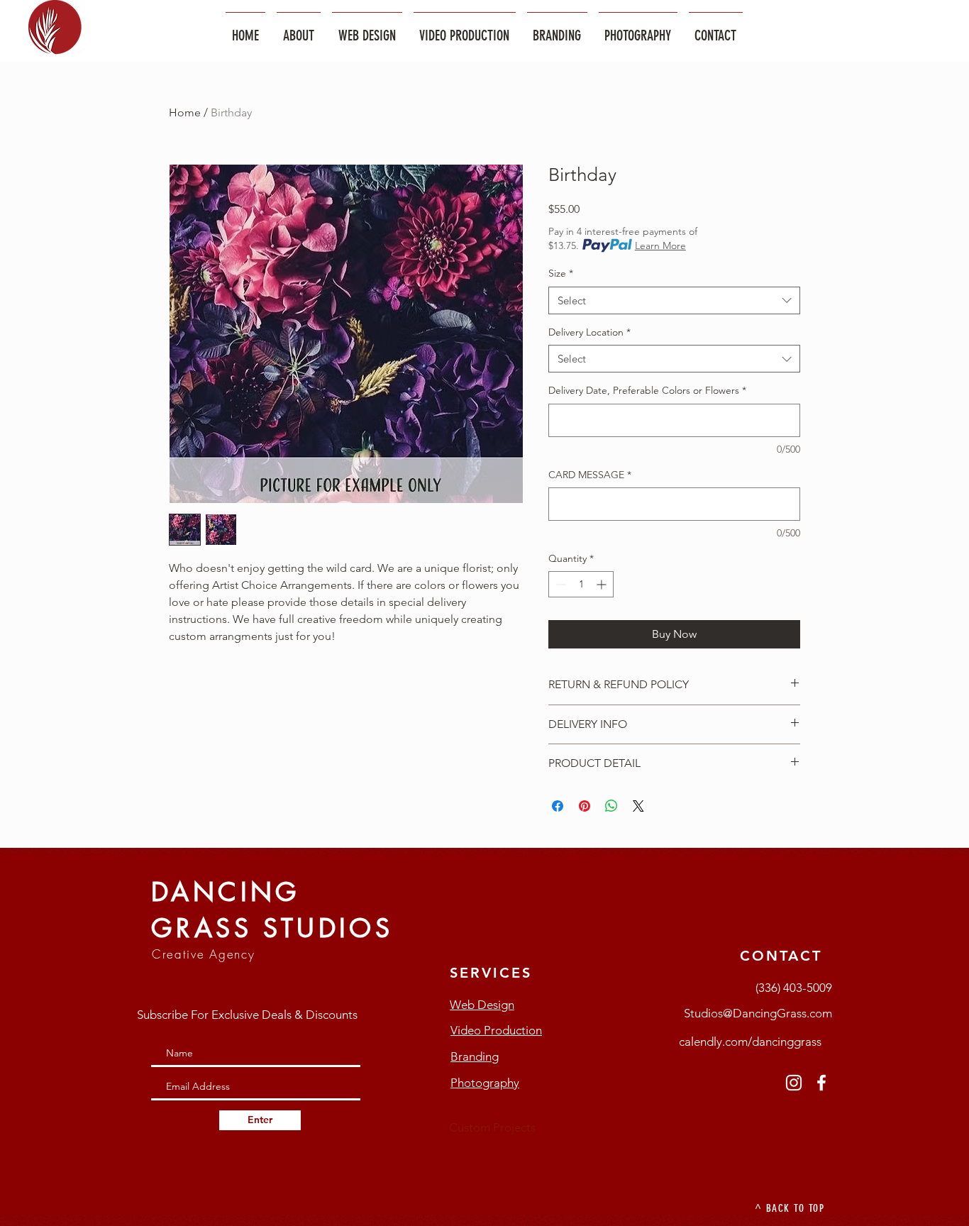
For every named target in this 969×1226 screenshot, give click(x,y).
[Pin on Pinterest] (584, 805)
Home (185, 112)
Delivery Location (589, 332)
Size (560, 273)
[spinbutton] (581, 584)
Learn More (660, 245)
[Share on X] (638, 805)
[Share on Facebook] (557, 805)
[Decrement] (559, 584)
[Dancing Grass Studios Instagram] (793, 1082)
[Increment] (602, 584)
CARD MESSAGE (589, 474)
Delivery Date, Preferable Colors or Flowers (647, 390)
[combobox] (674, 300)
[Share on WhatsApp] (611, 805)
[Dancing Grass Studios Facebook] (821, 1082)
